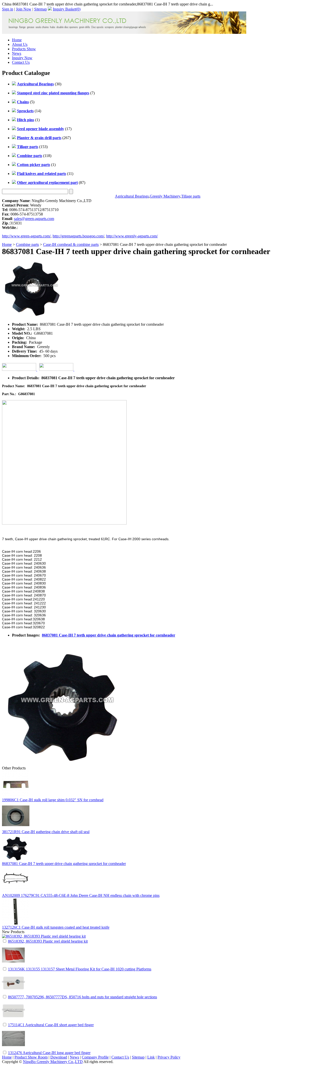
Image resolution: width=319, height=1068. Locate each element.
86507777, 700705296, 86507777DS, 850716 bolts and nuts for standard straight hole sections (82, 997)
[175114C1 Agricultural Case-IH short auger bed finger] (13, 1021)
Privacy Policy (169, 1057)
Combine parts (27, 244)
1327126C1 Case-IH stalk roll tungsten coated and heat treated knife (55, 927)
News (16, 53)
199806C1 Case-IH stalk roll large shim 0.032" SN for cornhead (52, 800)
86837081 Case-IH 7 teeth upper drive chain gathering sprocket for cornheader (108, 635)
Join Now (23, 9)
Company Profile (95, 1057)
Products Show (24, 49)
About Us (19, 44)
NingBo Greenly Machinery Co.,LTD (53, 1062)
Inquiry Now (22, 58)
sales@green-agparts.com (34, 218)
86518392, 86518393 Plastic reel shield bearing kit (48, 941)
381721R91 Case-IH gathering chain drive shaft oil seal (45, 832)
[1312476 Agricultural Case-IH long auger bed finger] (13, 1049)
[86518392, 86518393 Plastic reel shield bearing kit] (44, 936)
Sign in (7, 9)
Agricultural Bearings (132, 196)
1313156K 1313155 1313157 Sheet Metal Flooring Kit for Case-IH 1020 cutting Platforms (79, 969)
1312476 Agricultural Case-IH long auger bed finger (49, 1053)
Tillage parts (190, 196)
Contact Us (21, 62)
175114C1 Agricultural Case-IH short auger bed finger (51, 1025)
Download (58, 1057)
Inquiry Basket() (66, 9)
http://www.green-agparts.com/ (26, 236)
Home (17, 40)
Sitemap (40, 9)
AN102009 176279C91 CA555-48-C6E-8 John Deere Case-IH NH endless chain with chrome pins (81, 895)
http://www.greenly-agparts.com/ (132, 236)
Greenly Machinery (165, 196)
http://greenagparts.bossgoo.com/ (78, 236)
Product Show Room (31, 1057)
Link (151, 1057)
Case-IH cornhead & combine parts (71, 244)
